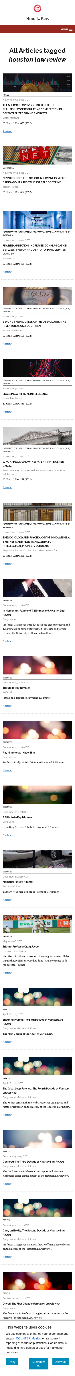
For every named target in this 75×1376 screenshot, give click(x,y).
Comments (8, 168)
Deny (13, 1361)
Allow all (62, 1361)
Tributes (7, 600)
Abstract (7, 131)
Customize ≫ (40, 1364)
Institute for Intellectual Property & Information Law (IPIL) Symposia (36, 234)
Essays (6, 1009)
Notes (6, 95)
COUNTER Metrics (28, 1338)
